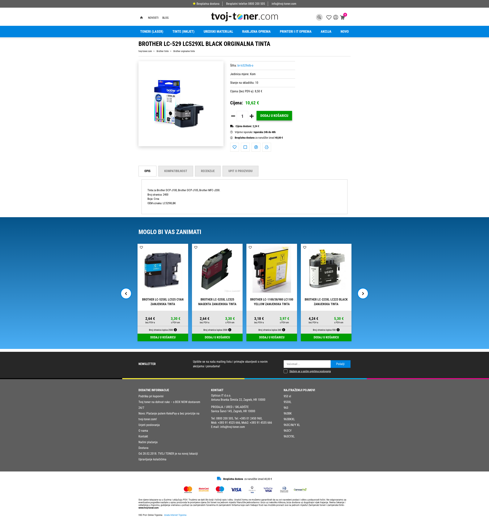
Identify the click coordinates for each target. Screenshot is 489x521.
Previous (126, 293)
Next (363, 293)
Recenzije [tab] (208, 171)
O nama (143, 430)
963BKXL (289, 419)
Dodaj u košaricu (274, 116)
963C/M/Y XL (292, 425)
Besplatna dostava (208, 4)
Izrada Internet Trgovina (175, 515)
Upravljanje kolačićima (152, 459)
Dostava (143, 448)
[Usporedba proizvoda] (245, 147)
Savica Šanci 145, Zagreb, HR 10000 (233, 411)
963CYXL (289, 436)
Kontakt (143, 436)
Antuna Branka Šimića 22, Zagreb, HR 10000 (238, 400)
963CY (287, 430)
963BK (288, 413)
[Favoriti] (234, 147)
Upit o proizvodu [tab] (240, 171)
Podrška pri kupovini (151, 396)
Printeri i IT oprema (296, 31)
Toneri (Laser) (151, 31)
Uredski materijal (218, 31)
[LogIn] (335, 17)
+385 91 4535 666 (261, 422)
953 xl (287, 396)
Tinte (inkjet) (183, 31)
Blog (165, 18)
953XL (287, 402)
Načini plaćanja (148, 442)
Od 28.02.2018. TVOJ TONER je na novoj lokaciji (168, 453)
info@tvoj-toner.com (284, 4)
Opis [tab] (147, 171)
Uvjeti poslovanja (149, 425)
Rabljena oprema (256, 31)
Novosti (153, 18)
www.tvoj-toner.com (148, 507)
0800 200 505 (256, 4)
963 (286, 408)
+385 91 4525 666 (229, 422)
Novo (345, 31)
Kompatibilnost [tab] (175, 171)
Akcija (326, 31)
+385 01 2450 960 (251, 418)
